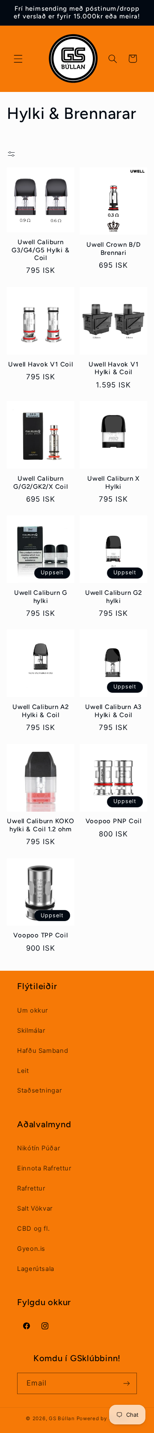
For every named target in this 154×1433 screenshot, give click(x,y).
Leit (23, 1071)
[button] (18, 58)
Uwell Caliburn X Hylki (113, 482)
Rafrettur (31, 1188)
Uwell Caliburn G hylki (40, 597)
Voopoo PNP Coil (114, 821)
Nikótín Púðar (38, 1148)
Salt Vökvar (35, 1208)
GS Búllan (62, 1418)
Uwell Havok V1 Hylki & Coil (114, 368)
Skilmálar (31, 1030)
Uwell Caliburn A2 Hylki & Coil (40, 711)
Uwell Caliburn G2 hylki (113, 597)
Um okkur (32, 1010)
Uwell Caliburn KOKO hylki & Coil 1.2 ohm (40, 825)
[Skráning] (126, 1383)
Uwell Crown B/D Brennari (113, 249)
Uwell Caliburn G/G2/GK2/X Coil (40, 482)
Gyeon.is (31, 1249)
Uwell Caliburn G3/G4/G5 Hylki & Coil (40, 250)
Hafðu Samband (42, 1051)
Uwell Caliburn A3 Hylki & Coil (113, 711)
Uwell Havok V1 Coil (40, 364)
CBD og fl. (33, 1228)
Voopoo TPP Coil (40, 935)
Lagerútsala (35, 1269)
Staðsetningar (39, 1090)
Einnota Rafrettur (44, 1168)
